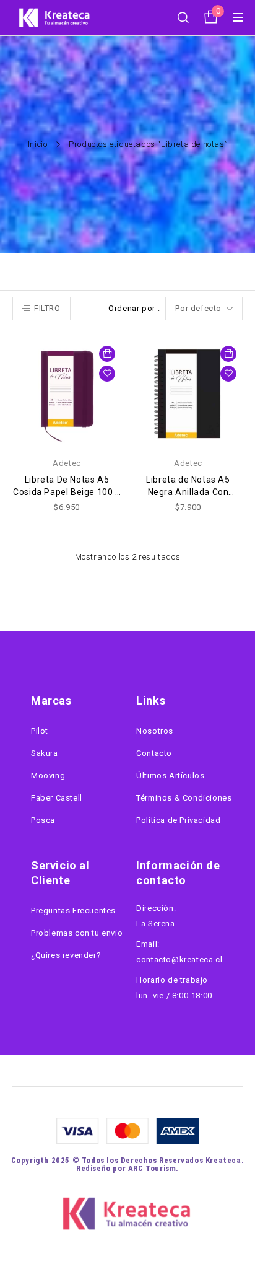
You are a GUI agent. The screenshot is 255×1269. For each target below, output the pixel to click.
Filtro (47, 308)
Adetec (67, 463)
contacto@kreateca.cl (179, 959)
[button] (107, 354)
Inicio (38, 144)
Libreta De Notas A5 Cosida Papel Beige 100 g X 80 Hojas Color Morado (66, 492)
